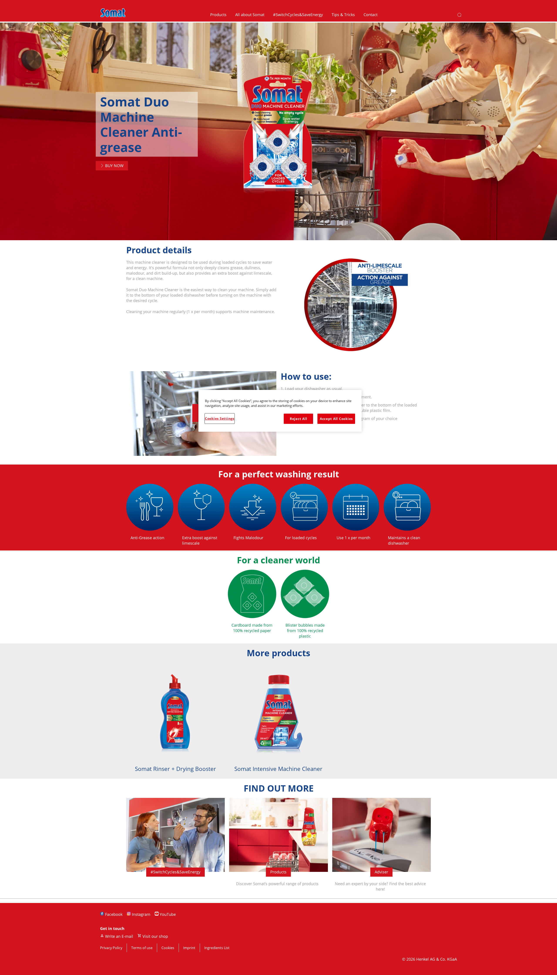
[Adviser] (381, 848)
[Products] (278, 848)
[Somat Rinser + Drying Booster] (175, 721)
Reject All (298, 418)
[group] (278, 721)
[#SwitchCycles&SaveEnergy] (175, 848)
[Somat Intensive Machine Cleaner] (278, 721)
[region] (280, 410)
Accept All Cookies (336, 418)
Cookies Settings (219, 418)
